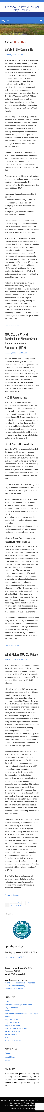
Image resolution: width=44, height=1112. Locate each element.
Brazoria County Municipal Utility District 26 (22, 8)
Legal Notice (17, 1103)
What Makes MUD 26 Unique (21, 654)
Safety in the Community (19, 49)
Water (7, 1061)
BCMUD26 (20, 42)
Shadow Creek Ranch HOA (16, 1028)
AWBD (7, 1002)
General (16, 326)
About (8, 1100)
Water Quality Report (13, 1040)
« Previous (10, 903)
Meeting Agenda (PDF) (15, 957)
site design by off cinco (17, 1108)
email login (31, 1108)
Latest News (10, 1057)
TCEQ (7, 1037)
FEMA (7, 1011)
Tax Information (11, 1034)
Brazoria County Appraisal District (18, 1005)
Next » (18, 905)
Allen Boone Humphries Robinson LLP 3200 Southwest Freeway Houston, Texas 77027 (20, 986)
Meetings (33, 1100)
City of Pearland (11, 1008)
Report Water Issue (12, 1025)
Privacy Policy (29, 1103)
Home (3, 1100)
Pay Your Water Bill (12, 1022)
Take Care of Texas (12, 1031)
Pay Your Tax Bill (11, 1019)
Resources (25, 1100)
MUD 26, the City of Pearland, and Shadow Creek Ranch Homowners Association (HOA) (21, 341)
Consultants (15, 1100)
